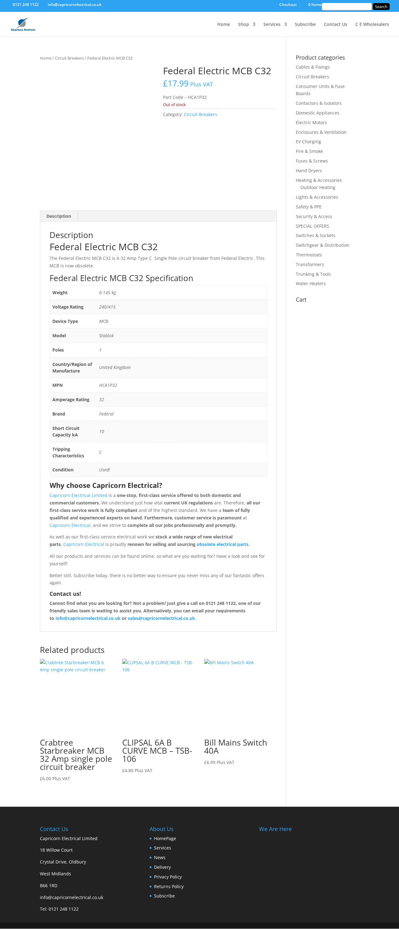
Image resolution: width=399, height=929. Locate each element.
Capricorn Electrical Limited (78, 495)
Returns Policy (169, 886)
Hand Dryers (309, 170)
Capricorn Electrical (70, 525)
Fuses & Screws (312, 161)
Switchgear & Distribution (322, 245)
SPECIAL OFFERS (312, 226)
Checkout (288, 5)
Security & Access (314, 216)
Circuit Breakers (69, 58)
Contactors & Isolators (319, 103)
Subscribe (305, 24)
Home (223, 24)
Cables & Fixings (313, 67)
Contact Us (335, 24)
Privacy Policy (168, 877)
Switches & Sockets (315, 235)
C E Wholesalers (372, 24)
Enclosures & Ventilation (321, 132)
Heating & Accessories (319, 180)
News (160, 857)
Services (272, 24)
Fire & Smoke (309, 151)
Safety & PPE (309, 207)
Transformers (310, 264)
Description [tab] (58, 216)
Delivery (162, 867)
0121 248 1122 (64, 909)
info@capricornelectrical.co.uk (71, 897)
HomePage (165, 838)
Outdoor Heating (317, 187)
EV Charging (308, 141)
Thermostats (309, 255)
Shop (243, 24)
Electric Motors (311, 122)
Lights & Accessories (317, 197)
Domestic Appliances (317, 113)
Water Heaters (311, 283)
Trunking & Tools (313, 274)
